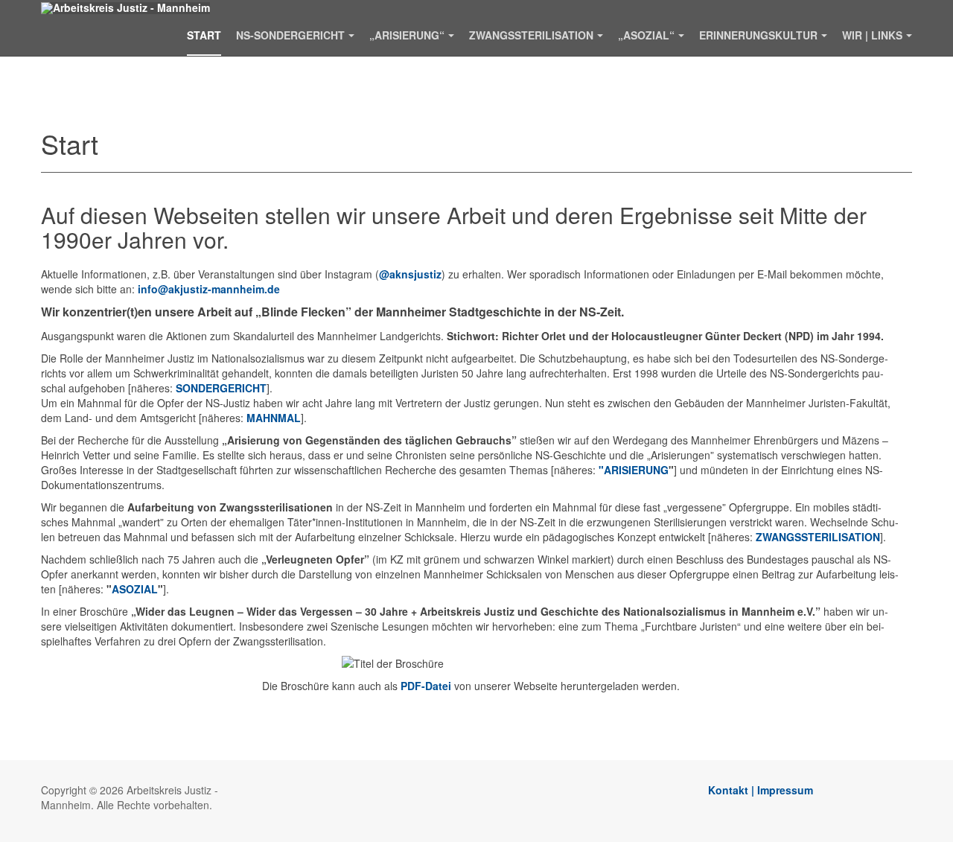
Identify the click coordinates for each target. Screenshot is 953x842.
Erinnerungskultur (758, 35)
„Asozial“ (646, 35)
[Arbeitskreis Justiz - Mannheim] (125, 8)
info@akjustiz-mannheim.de (209, 288)
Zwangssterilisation (531, 35)
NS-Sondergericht (290, 35)
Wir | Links (872, 35)
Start (204, 35)
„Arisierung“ (406, 35)
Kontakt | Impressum (760, 789)
